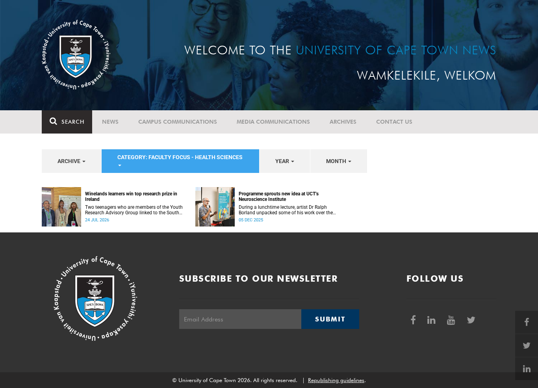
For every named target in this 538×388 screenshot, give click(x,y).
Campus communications (177, 122)
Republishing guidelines (336, 380)
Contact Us (394, 122)
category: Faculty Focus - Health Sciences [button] (180, 157)
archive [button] (70, 161)
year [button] (282, 161)
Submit (330, 319)
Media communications (273, 122)
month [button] (336, 161)
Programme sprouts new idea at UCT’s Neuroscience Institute (279, 196)
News (110, 122)
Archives (343, 122)
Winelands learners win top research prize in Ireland (131, 196)
